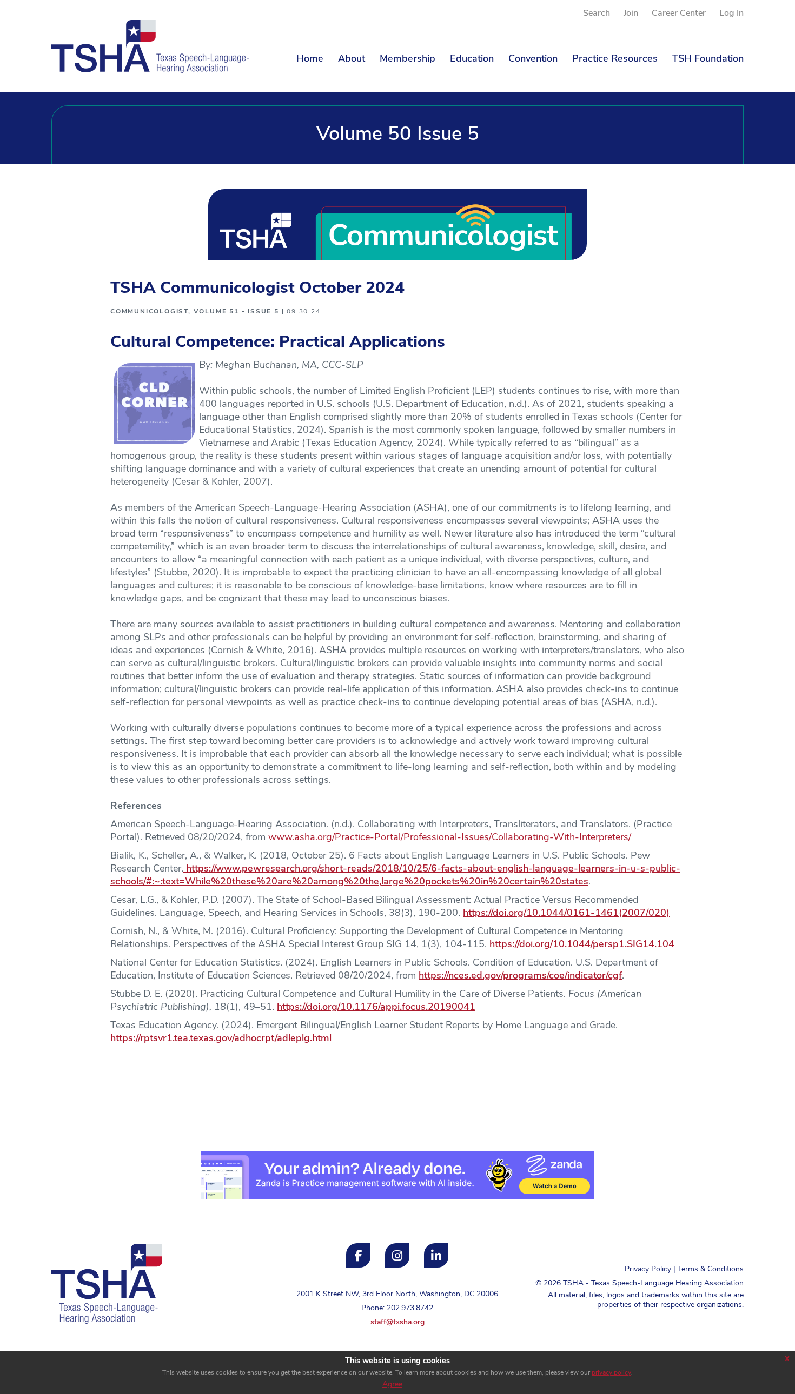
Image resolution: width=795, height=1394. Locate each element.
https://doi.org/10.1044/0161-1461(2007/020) (566, 914)
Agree (392, 1384)
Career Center (679, 13)
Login (60, 1350)
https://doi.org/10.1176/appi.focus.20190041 (376, 1008)
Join (631, 13)
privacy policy (611, 1373)
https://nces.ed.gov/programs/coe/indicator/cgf (520, 976)
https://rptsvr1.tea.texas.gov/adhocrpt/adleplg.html (221, 1039)
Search (596, 13)
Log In (731, 13)
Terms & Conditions (711, 1269)
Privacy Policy (648, 1269)
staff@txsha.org (397, 1322)
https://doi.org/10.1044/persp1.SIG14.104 (581, 945)
